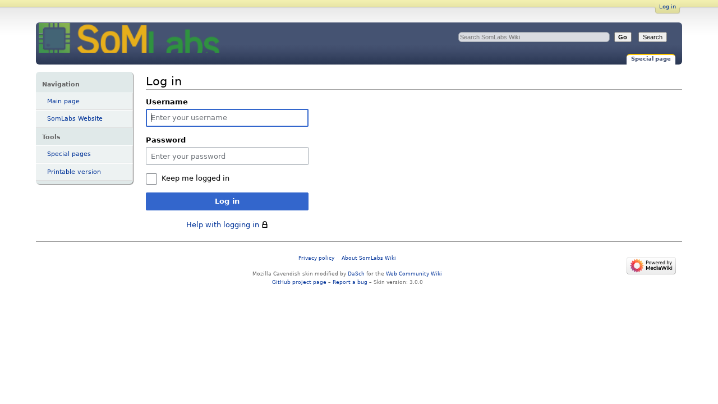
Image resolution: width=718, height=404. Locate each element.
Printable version (74, 172)
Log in (667, 6)
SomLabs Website (75, 118)
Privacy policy (316, 258)
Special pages (69, 154)
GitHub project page (299, 282)
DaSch (356, 273)
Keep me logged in (195, 178)
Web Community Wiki (414, 273)
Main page (63, 101)
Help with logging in (222, 225)
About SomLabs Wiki (369, 258)
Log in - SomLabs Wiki (129, 38)
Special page (651, 59)
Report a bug (350, 282)
